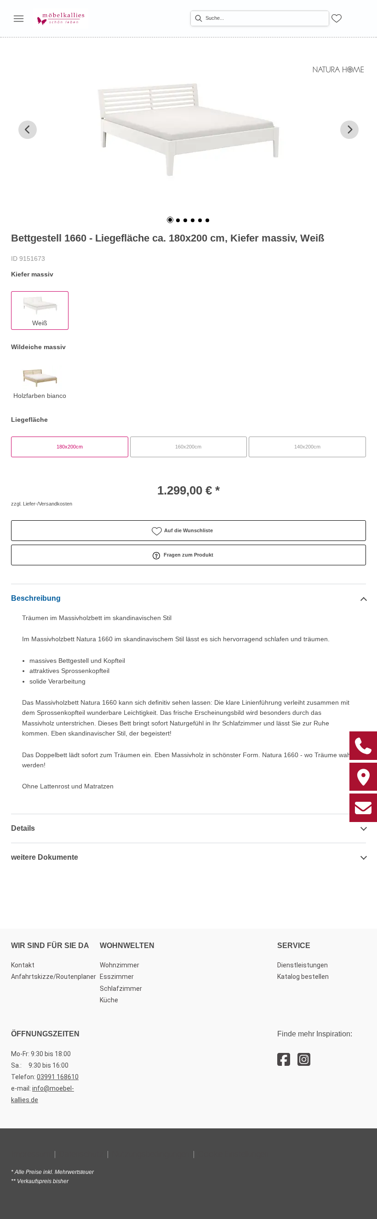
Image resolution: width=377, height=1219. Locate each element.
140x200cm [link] (307, 446)
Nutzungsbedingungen (150, 1154)
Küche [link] (109, 1000)
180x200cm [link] (70, 446)
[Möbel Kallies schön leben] (60, 18)
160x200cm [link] (188, 446)
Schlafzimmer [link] (121, 988)
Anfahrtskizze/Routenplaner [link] (53, 976)
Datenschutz (81, 1154)
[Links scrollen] (27, 130)
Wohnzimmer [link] (119, 965)
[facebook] (283, 1060)
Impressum (31, 1154)
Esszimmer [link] (117, 976)
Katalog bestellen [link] (303, 976)
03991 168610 (58, 1077)
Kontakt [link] (22, 965)
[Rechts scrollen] (349, 130)
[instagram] (303, 1060)
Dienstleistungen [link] (302, 965)
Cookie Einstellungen (233, 1154)
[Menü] (18, 18)
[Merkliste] (336, 18)
